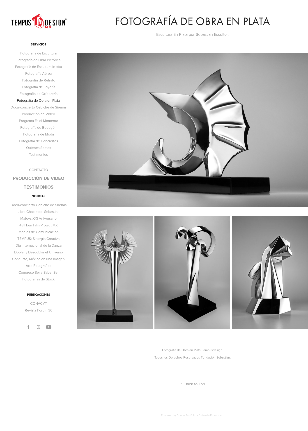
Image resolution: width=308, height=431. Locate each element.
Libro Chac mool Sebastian (39, 211)
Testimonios (38, 154)
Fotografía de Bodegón (38, 127)
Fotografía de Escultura (38, 53)
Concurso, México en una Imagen (38, 258)
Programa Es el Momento (38, 120)
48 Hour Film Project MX (38, 225)
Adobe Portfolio (186, 415)
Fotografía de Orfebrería (38, 93)
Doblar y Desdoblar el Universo (38, 252)
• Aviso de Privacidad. (210, 415)
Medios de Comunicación (38, 231)
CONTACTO (38, 169)
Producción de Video (38, 113)
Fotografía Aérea (38, 73)
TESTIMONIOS (38, 187)
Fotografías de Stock (38, 279)
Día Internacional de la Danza (39, 245)
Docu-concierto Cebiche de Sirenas (39, 107)
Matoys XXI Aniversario (38, 218)
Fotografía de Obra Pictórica (38, 59)
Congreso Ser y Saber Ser (38, 272)
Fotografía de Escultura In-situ (38, 66)
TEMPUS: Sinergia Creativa (38, 238)
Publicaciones (38, 295)
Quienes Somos (38, 147)
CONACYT (38, 303)
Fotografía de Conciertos (38, 140)
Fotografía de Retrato (38, 80)
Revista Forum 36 (38, 310)
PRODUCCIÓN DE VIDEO (38, 178)
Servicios (38, 44)
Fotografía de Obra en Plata (38, 100)
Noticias (38, 196)
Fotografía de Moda (38, 134)
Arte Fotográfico (38, 265)
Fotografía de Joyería (38, 86)
